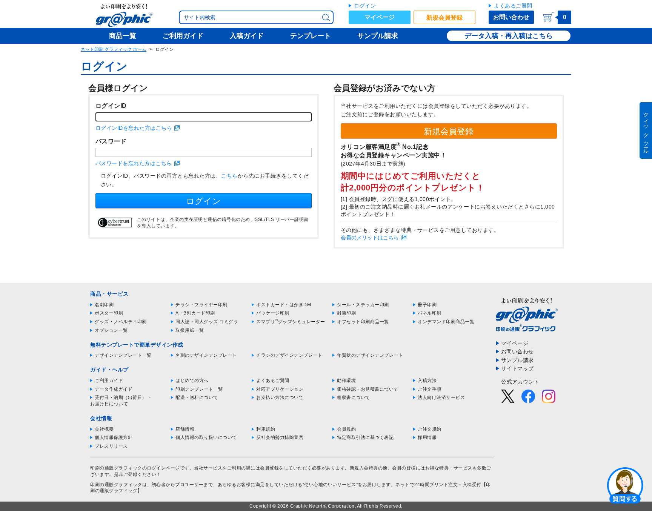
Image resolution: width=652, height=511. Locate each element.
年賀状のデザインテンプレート (370, 355)
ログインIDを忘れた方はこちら (133, 128)
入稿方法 (427, 380)
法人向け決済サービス (441, 397)
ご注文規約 (429, 429)
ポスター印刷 (109, 313)
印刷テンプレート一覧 (199, 389)
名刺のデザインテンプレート (206, 355)
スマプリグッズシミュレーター (290, 321)
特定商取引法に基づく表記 (365, 437)
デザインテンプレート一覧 (123, 355)
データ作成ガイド (113, 389)
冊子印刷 (427, 304)
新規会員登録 (444, 17)
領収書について (353, 397)
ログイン (365, 6)
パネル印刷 (429, 313)
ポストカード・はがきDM (283, 304)
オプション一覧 (111, 330)
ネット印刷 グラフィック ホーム (113, 49)
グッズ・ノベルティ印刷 (121, 321)
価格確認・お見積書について (367, 389)
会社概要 (104, 429)
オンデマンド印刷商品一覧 (446, 321)
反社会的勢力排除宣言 (279, 437)
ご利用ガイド (109, 380)
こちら (229, 176)
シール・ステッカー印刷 (363, 304)
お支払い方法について (279, 397)
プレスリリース (111, 446)
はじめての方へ (192, 380)
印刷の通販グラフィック (116, 484)
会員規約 (346, 429)
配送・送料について (196, 397)
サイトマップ (517, 368)
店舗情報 (184, 429)
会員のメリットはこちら (370, 238)
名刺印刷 (104, 304)
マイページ (379, 17)
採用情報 (427, 437)
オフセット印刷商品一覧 (363, 321)
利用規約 (265, 429)
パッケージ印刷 (272, 313)
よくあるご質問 (513, 6)
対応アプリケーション (279, 389)
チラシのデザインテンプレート (289, 355)
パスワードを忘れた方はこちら (133, 163)
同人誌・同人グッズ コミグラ (206, 321)
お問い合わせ (511, 17)
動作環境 (346, 380)
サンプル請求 (517, 360)
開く (625, 485)
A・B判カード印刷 (195, 313)
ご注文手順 (429, 389)
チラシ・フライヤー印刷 (201, 304)
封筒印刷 (346, 313)
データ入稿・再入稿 (495, 36)
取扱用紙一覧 (189, 330)
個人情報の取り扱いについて (206, 437)
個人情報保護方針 (113, 437)
